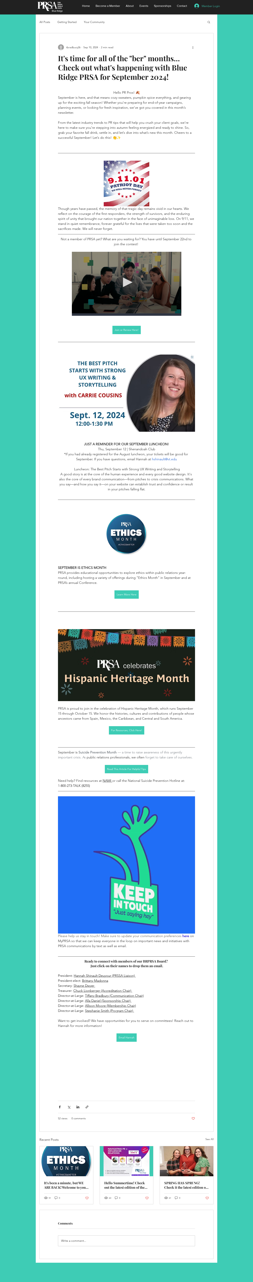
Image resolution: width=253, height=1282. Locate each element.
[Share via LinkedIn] (78, 1107)
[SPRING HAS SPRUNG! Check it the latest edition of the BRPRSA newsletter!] (186, 1161)
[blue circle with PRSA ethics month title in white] (66, 1161)
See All (209, 1139)
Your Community (94, 22)
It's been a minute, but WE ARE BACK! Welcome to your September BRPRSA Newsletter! (65, 1185)
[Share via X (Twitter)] (69, 1107)
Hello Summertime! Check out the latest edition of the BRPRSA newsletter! (124, 1185)
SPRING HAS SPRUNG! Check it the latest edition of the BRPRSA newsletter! (185, 1185)
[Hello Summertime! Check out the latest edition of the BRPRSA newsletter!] (126, 1161)
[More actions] (193, 47)
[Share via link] (87, 1107)
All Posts (44, 22)
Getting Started (66, 22)
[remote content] (126, 284)
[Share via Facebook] (59, 1107)
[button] (209, 21)
